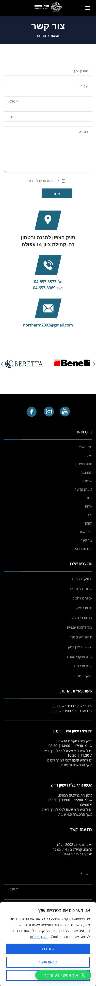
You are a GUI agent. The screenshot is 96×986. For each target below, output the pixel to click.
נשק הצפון (85, 447)
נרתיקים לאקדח (81, 578)
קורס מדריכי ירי (82, 666)
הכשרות (86, 480)
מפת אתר (85, 531)
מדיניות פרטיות (82, 548)
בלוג (89, 498)
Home (55, 35)
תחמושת (86, 472)
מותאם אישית (47, 962)
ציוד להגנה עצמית (79, 627)
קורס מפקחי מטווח (79, 656)
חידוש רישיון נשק (80, 637)
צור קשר (86, 540)
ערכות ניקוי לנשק (80, 617)
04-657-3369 (44, 287)
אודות (88, 506)
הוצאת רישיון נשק (80, 646)
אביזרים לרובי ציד (80, 588)
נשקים (87, 455)
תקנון (88, 523)
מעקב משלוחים (81, 676)
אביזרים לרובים (82, 598)
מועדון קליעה (83, 489)
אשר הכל (47, 949)
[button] (63, 975)
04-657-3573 (45, 281)
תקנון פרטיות (39, 936)
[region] (48, 944)
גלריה (88, 514)
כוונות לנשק (84, 608)
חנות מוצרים (83, 464)
